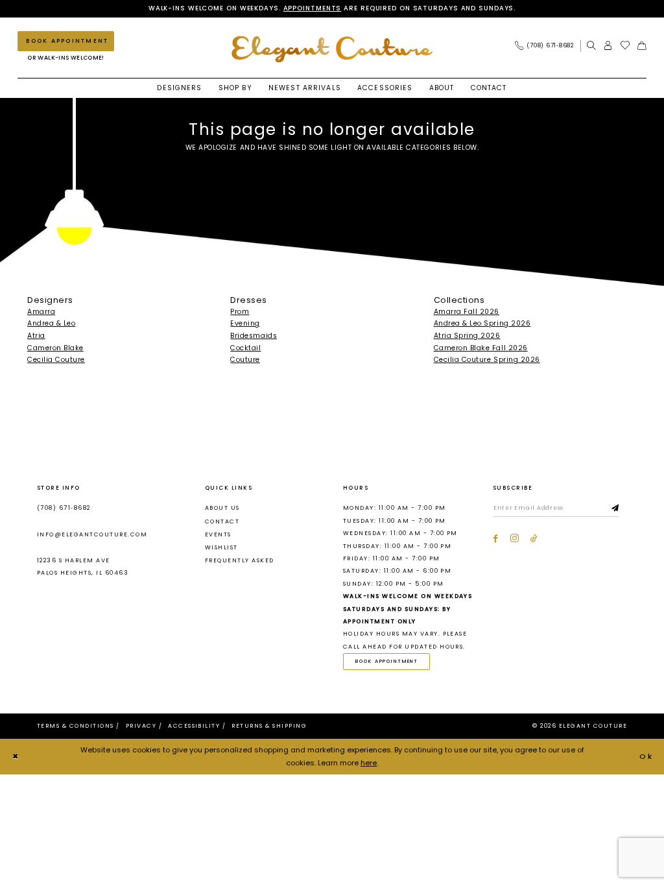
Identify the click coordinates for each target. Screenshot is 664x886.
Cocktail (245, 348)
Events (218, 534)
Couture (245, 360)
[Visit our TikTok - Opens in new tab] (534, 538)
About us (222, 508)
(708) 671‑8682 (64, 508)
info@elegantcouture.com (92, 534)
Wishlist (221, 547)
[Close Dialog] (15, 756)
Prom (239, 312)
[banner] (332, 49)
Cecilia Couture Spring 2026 (487, 360)
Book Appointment (386, 661)
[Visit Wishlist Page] (625, 45)
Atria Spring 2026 (467, 336)
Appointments (312, 8)
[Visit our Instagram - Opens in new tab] (514, 539)
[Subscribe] (615, 508)
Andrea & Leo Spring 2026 (482, 323)
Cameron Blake (55, 348)
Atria (36, 336)
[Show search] (591, 45)
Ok (646, 756)
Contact (222, 521)
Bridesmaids (253, 336)
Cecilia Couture (56, 360)
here (369, 763)
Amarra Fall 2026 (466, 312)
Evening (245, 323)
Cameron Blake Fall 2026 (481, 348)
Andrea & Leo (51, 323)
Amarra (41, 312)
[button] (608, 45)
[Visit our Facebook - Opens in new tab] (495, 538)
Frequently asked (239, 560)
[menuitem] (547, 45)
